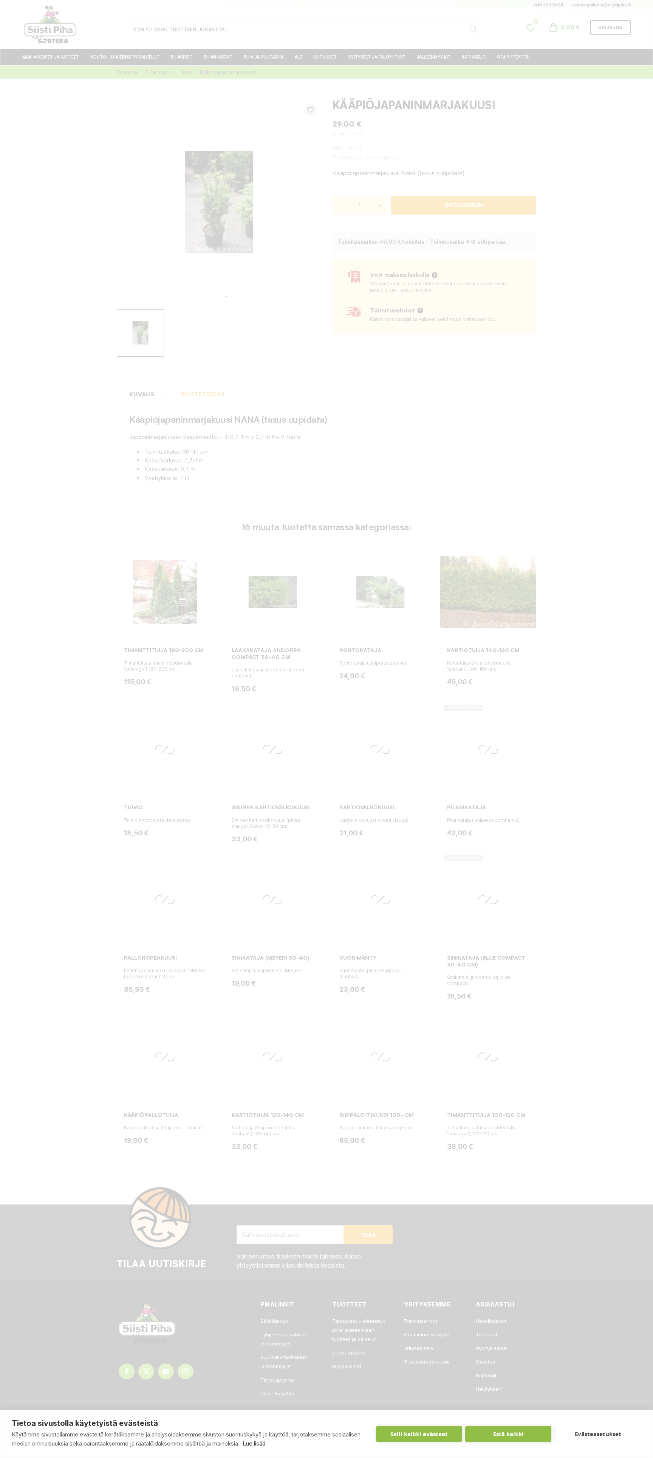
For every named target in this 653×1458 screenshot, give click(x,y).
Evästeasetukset (598, 1434)
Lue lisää (254, 1443)
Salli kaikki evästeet (419, 1434)
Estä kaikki (508, 1434)
